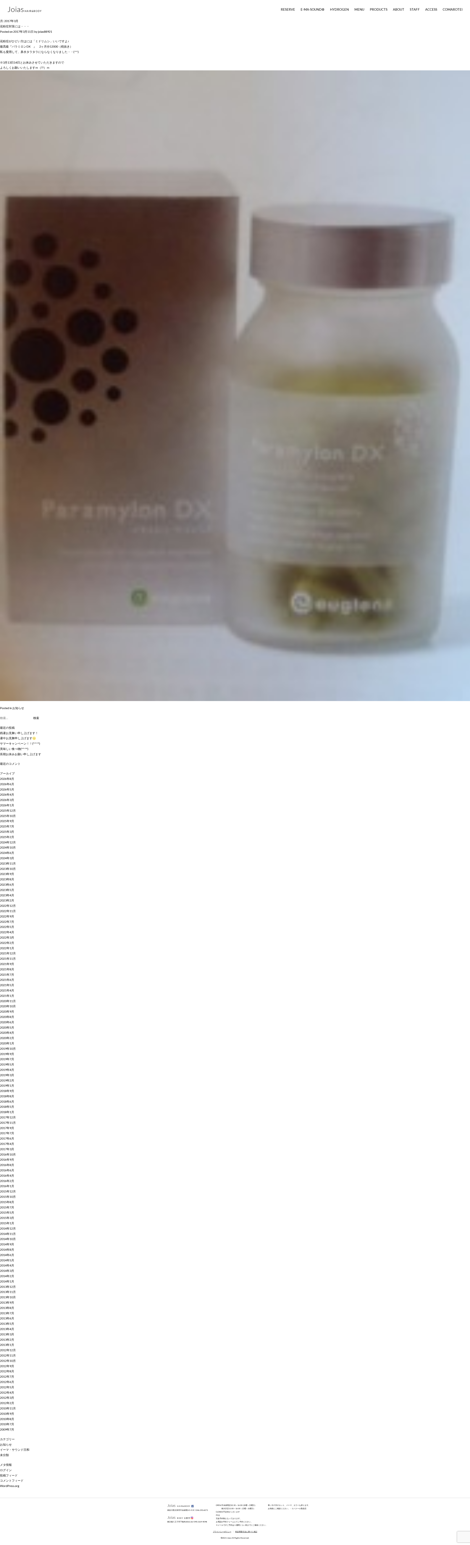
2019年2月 (7, 1080)
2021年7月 (7, 974)
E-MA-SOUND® (312, 9)
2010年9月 (7, 1413)
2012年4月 (7, 1392)
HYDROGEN (339, 9)
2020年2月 (7, 1038)
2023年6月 (7, 884)
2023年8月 (7, 879)
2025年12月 (8, 810)
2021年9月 (7, 964)
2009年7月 (7, 1429)
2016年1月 (7, 1186)
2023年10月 (8, 868)
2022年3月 (7, 937)
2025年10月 (8, 816)
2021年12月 (8, 953)
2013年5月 (7, 1323)
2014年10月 (8, 1239)
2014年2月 (7, 1276)
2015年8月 (7, 1202)
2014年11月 (8, 1233)
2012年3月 (7, 1397)
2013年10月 (8, 1297)
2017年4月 (7, 1143)
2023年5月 (7, 890)
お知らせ (18, 708)
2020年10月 (8, 1006)
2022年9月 (7, 916)
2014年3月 (7, 1270)
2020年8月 (7, 1016)
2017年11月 (8, 1122)
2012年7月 (7, 1376)
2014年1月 (7, 1281)
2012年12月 (8, 1350)
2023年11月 (8, 863)
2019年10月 (8, 1048)
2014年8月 (7, 1249)
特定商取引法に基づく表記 (246, 1531)
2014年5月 (7, 1260)
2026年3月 (7, 800)
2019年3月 (7, 1075)
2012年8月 (7, 1371)
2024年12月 (8, 842)
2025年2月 (7, 837)
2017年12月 (8, 1117)
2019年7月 (7, 1059)
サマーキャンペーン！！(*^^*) (20, 743)
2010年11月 (8, 1408)
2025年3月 (7, 831)
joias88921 (45, 31)
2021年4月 (7, 990)
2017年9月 (7, 1128)
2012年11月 (8, 1355)
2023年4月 (7, 895)
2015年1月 (7, 1223)
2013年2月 (7, 1339)
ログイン (6, 1470)
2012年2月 (7, 1403)
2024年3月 (7, 858)
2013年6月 (7, 1318)
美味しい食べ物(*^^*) (14, 748)
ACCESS (431, 9)
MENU (359, 9)
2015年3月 (7, 1217)
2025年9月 (7, 821)
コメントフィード (12, 1480)
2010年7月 (7, 1424)
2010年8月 (7, 1419)
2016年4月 (7, 1175)
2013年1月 (7, 1344)
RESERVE (288, 9)
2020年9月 (7, 1011)
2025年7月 (7, 826)
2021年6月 (7, 979)
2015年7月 (7, 1207)
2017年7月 (7, 1133)
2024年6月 (7, 852)
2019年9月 (7, 1054)
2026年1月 (7, 805)
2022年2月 (7, 942)
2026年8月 (7, 778)
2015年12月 (8, 1191)
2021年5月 (7, 985)
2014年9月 (7, 1244)
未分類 (4, 1455)
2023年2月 (7, 900)
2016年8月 (7, 1165)
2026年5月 (7, 789)
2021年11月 (8, 958)
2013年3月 (7, 1334)
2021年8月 (7, 969)
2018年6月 (7, 1101)
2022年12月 (8, 905)
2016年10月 (8, 1154)
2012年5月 (7, 1387)
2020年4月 (7, 1032)
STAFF (415, 9)
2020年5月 (7, 1027)
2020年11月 (8, 1001)
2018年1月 (7, 1112)
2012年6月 (7, 1382)
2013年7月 (7, 1313)
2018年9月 (7, 1091)
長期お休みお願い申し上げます (20, 754)
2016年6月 (7, 1170)
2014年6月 (7, 1255)
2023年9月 (7, 874)
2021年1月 (7, 995)
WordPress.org (9, 1485)
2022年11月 (8, 911)
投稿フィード (9, 1475)
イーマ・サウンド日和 (14, 1449)
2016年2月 (7, 1181)
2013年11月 (8, 1292)
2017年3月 (7, 1149)
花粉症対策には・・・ (14, 26)
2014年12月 (8, 1228)
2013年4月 (7, 1329)
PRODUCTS (378, 9)
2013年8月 (7, 1307)
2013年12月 (8, 1286)
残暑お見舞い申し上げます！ (19, 733)
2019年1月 (7, 1085)
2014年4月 (7, 1265)
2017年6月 (7, 1138)
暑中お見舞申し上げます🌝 (18, 738)
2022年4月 (7, 932)
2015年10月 (8, 1196)
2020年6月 (7, 1022)
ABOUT (398, 9)
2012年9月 (7, 1366)
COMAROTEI (453, 9)
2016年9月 (7, 1159)
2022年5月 (7, 926)
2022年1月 (7, 948)
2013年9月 (7, 1302)
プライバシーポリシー (222, 1531)
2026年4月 (7, 794)
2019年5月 (7, 1064)
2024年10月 (8, 847)
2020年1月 (7, 1043)
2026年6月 (7, 784)
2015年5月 (7, 1212)
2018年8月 (7, 1096)
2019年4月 (7, 1069)
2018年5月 (7, 1106)
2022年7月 (7, 921)
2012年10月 (8, 1360)
